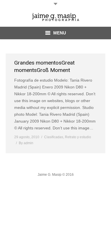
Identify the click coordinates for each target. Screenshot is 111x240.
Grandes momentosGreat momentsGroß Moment (44, 66)
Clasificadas (53, 137)
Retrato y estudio (78, 137)
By (26, 143)
